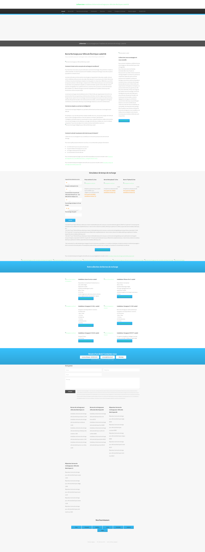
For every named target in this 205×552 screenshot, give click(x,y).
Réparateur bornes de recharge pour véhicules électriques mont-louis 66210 (116, 453)
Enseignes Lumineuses (120, 11)
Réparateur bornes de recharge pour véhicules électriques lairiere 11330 (73, 500)
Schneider (118, 527)
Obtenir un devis (124, 120)
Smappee (87, 527)
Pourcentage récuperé (70, 212)
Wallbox (97, 527)
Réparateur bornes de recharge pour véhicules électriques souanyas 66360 (116, 427)
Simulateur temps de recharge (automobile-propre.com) (121, 256)
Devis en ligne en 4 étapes (102, 249)
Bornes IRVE (71, 11)
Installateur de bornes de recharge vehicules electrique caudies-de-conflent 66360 (98, 430)
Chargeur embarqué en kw (71, 186)
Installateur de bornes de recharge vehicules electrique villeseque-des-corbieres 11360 (78, 430)
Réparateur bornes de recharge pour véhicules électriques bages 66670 (116, 419)
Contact (110, 11)
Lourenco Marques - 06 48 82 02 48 (89, 357)
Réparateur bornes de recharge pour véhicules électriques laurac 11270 (72, 492)
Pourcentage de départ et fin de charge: (73, 204)
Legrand (129, 527)
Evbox (107, 527)
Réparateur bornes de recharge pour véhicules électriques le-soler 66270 (117, 444)
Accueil (63, 11)
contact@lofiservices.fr (107, 357)
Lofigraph (115, 542)
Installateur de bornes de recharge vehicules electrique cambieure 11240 (78, 422)
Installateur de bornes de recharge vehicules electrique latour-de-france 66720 (98, 416)
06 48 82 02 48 (142, 11)
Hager (102, 530)
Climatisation (94, 11)
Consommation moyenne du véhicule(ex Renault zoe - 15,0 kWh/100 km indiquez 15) (72, 194)
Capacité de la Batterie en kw (72, 179)
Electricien (102, 11)
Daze (76, 527)
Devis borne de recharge (82, 11)
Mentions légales (132, 11)
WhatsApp (121, 357)
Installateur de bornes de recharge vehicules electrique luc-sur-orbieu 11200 (78, 445)
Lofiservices (102, 4)
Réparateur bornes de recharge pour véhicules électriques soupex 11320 (73, 475)
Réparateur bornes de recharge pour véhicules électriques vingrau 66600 (117, 436)
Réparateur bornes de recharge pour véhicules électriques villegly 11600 (73, 483)
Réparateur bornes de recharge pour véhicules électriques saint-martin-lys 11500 (72, 509)
